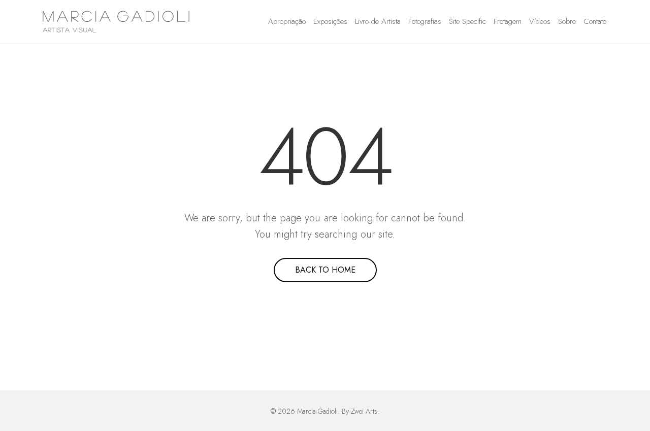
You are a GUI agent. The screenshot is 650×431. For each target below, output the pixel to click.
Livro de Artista (378, 21)
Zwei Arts (364, 411)
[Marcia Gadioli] (116, 21)
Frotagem (508, 21)
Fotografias (424, 21)
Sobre (567, 21)
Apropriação (287, 21)
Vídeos (539, 21)
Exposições (330, 21)
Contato (594, 21)
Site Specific (467, 21)
